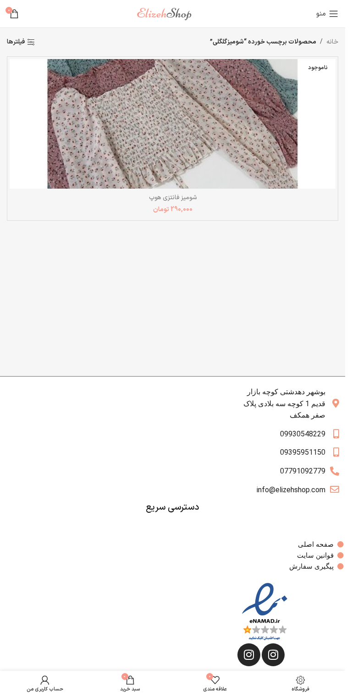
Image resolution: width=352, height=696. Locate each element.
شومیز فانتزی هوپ (173, 197)
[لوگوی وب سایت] (168, 13)
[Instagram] (273, 654)
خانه (332, 42)
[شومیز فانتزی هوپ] (173, 124)
